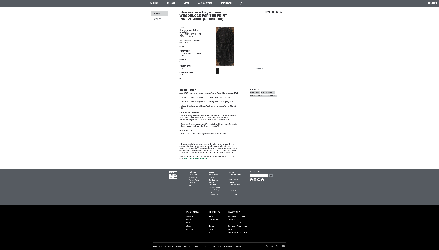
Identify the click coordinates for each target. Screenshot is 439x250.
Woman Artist (255, 92)
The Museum (213, 175)
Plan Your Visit (193, 175)
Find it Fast (215, 212)
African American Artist (258, 96)
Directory (212, 223)
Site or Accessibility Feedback (229, 246)
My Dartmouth (194, 212)
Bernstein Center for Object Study (235, 176)
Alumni (189, 226)
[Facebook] (267, 246)
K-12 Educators (234, 185)
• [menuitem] (199, 246)
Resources (234, 212)
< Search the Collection (157, 19)
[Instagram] (272, 246)
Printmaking (272, 96)
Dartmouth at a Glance (236, 216)
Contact (212, 246)
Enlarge (258, 68)
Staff (188, 223)
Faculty (232, 182)
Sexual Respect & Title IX (237, 232)
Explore (171, 3)
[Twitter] (277, 246)
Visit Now (154, 3)
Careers (231, 229)
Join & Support (205, 3)
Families (189, 229)
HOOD (432, 3)
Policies (204, 246)
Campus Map (214, 220)
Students (189, 216)
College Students (235, 179)
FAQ (190, 185)
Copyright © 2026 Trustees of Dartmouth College (171, 246)
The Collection (214, 180)
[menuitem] (194, 221)
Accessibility (193, 183)
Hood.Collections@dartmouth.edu (195, 159)
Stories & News (214, 187)
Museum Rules (194, 180)
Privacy (195, 246)
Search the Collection (212, 184)
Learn (186, 3)
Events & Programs (215, 190)
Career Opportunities (213, 193)
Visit (211, 232)
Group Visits (193, 177)
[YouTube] (283, 246)
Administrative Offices (236, 223)
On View (212, 177)
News (211, 229)
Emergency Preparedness (237, 226)
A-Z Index (212, 216)
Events (211, 226)
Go (271, 175)
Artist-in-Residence (268, 92)
